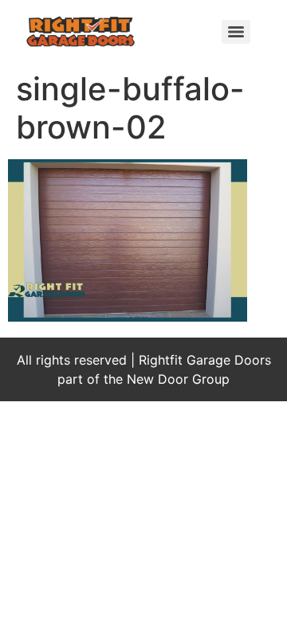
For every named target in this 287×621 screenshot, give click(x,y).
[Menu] (236, 32)
